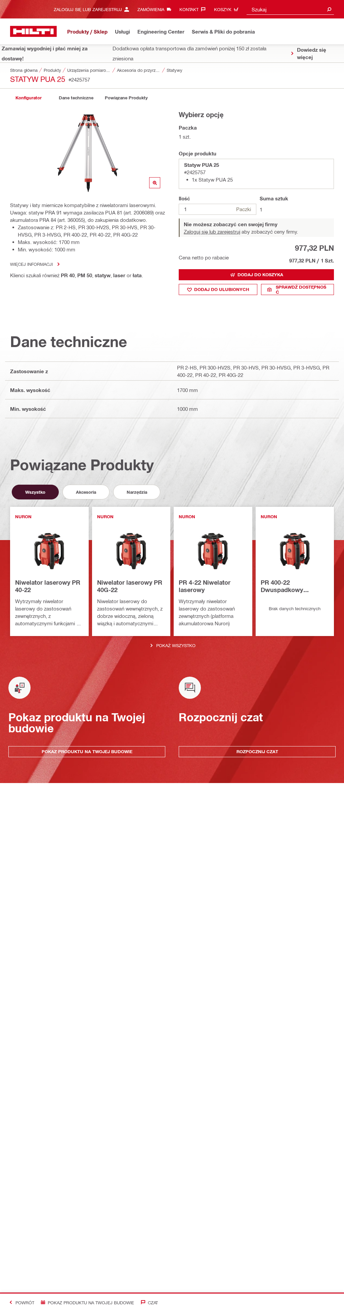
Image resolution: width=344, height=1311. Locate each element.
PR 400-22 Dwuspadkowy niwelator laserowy (288, 586)
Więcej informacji (31, 263)
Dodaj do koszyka (260, 274)
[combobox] (290, 9)
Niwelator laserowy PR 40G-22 (129, 586)
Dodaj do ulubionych (221, 289)
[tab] (28, 98)
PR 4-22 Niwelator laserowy (204, 586)
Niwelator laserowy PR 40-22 (47, 586)
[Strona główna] (33, 31)
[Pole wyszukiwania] (329, 9)
